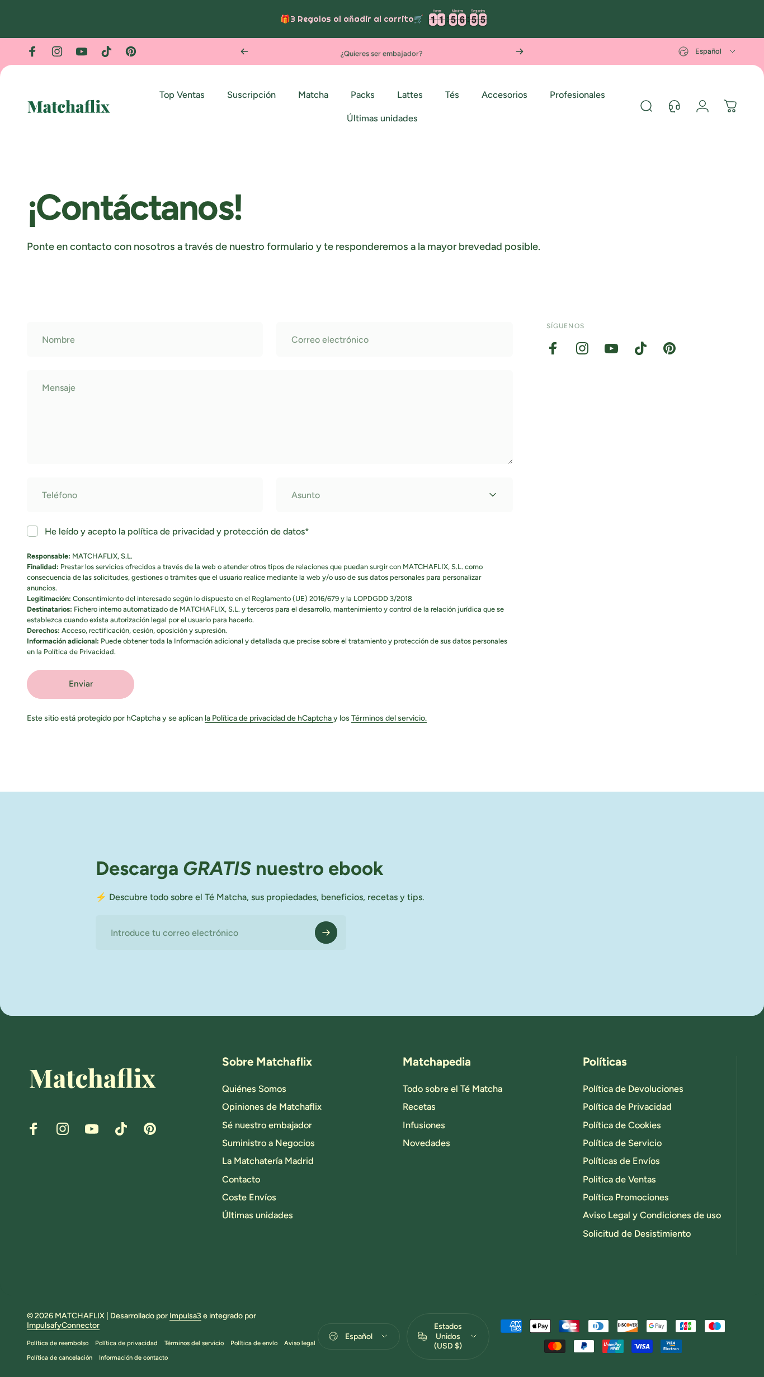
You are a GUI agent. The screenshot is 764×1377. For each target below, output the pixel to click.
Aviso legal (299, 1343)
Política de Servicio (622, 1143)
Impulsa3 (185, 1316)
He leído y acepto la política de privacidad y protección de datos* (177, 531)
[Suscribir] (326, 932)
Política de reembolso (57, 1343)
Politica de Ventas (619, 1179)
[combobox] (707, 51)
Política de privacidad (126, 1343)
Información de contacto (133, 1357)
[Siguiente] (519, 51)
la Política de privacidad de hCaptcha (269, 718)
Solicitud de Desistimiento (637, 1233)
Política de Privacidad (627, 1106)
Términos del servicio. (389, 718)
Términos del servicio (194, 1343)
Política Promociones (626, 1197)
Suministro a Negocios (268, 1143)
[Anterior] (244, 51)
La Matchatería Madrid (268, 1161)
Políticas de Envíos (621, 1161)
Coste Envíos (249, 1197)
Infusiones (424, 1125)
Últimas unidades (257, 1215)
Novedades (426, 1143)
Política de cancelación (59, 1357)
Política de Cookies (622, 1125)
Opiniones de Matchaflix (272, 1106)
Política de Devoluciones (633, 1088)
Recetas (419, 1106)
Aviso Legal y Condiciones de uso (652, 1215)
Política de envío (253, 1343)
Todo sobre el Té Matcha (452, 1088)
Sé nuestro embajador (267, 1125)
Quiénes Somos (254, 1088)
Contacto (241, 1179)
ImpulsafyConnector (63, 1325)
